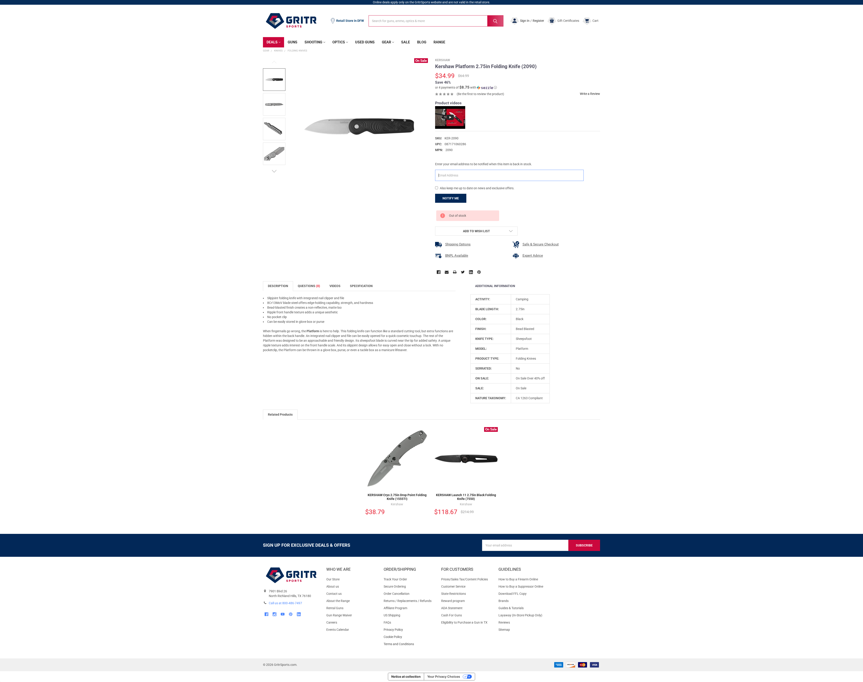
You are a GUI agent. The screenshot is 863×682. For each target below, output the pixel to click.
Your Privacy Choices (443, 676)
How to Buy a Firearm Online (518, 579)
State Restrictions (453, 593)
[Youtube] (282, 614)
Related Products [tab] (280, 414)
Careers (331, 622)
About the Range (338, 601)
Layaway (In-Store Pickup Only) (520, 615)
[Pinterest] (479, 272)
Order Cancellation (396, 593)
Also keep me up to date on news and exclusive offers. (477, 188)
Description (278, 286)
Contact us (334, 593)
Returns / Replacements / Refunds (408, 601)
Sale (405, 42)
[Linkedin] (470, 272)
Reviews (504, 622)
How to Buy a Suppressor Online (520, 586)
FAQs (387, 622)
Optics (338, 42)
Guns (292, 42)
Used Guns (365, 42)
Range (439, 42)
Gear (386, 42)
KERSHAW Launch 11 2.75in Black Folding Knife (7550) (466, 497)
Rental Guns (334, 608)
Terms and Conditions (409, 644)
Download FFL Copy (512, 593)
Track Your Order (395, 579)
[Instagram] (274, 614)
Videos (334, 286)
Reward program (453, 601)
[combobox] (436, 21)
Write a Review (590, 94)
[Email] (446, 272)
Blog (421, 42)
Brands (503, 601)
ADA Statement (452, 608)
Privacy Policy (409, 629)
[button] (466, 87)
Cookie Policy (409, 637)
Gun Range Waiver (339, 615)
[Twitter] (462, 272)
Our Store (333, 579)
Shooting (313, 42)
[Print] (454, 272)
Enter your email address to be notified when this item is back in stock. (483, 164)
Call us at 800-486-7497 (285, 603)
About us (332, 586)
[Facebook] (438, 272)
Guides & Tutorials (511, 608)
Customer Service (453, 586)
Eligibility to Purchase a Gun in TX (464, 622)
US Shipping (392, 615)
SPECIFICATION (361, 286)
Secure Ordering (395, 586)
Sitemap (504, 629)
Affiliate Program (395, 608)
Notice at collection (406, 676)
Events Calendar (337, 629)
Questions (309, 286)
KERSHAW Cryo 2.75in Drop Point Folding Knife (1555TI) (397, 497)
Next (274, 171)
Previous (274, 62)
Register (538, 20)
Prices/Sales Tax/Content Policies (464, 579)
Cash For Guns (451, 615)
